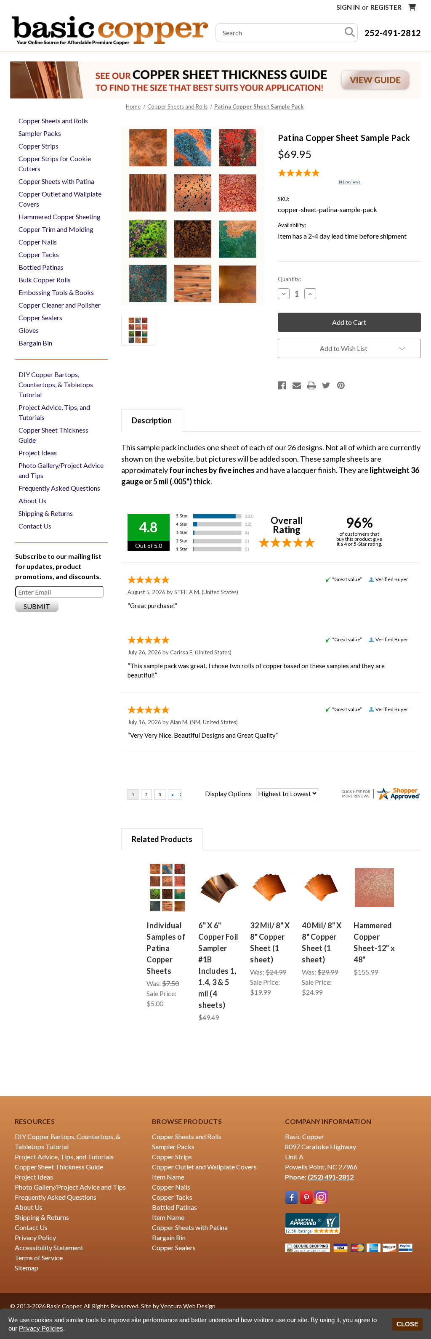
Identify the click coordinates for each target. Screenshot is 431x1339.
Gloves (29, 330)
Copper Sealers (40, 317)
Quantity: (289, 279)
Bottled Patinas (41, 267)
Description (152, 420)
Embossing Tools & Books (56, 292)
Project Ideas (38, 453)
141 (349, 182)
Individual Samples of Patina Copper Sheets (166, 948)
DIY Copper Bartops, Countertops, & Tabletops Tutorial (56, 384)
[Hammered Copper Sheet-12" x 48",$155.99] (374, 888)
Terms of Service (39, 1258)
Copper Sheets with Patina (56, 181)
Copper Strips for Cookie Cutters (55, 163)
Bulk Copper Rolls (45, 280)
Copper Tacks (39, 254)
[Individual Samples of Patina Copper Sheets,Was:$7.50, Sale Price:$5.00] (167, 888)
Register (386, 7)
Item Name (168, 1177)
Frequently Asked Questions (59, 488)
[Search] (349, 33)
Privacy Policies (41, 1328)
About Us (32, 501)
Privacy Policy (35, 1237)
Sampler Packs (40, 133)
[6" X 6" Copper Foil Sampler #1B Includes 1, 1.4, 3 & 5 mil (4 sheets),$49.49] (219, 888)
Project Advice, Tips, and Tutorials (54, 412)
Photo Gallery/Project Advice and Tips (61, 470)
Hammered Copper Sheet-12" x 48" (374, 942)
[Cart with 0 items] (412, 7)
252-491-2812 (392, 33)
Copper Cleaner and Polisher (60, 305)
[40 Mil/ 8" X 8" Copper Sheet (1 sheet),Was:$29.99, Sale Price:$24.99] (322, 888)
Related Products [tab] (162, 839)
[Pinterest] (341, 385)
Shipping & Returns (46, 513)
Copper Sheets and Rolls (53, 121)
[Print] (311, 385)
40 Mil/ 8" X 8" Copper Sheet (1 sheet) (321, 942)
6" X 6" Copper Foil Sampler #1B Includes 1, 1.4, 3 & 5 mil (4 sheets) (218, 965)
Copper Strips (39, 146)
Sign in (348, 7)
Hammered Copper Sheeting (60, 217)
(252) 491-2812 (331, 1177)
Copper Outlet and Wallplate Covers (60, 199)
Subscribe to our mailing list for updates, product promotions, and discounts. (58, 566)
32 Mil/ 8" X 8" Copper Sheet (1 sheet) (270, 942)
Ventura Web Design (188, 1306)
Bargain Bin (35, 343)
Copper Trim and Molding (56, 229)
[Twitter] (326, 385)
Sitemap (26, 1268)
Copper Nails (38, 242)
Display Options (228, 793)
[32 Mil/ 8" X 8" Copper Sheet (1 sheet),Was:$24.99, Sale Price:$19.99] (270, 888)
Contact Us (35, 526)
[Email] (297, 385)
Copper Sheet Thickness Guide (53, 435)
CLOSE (407, 1324)
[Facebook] (282, 385)
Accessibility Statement (49, 1247)
